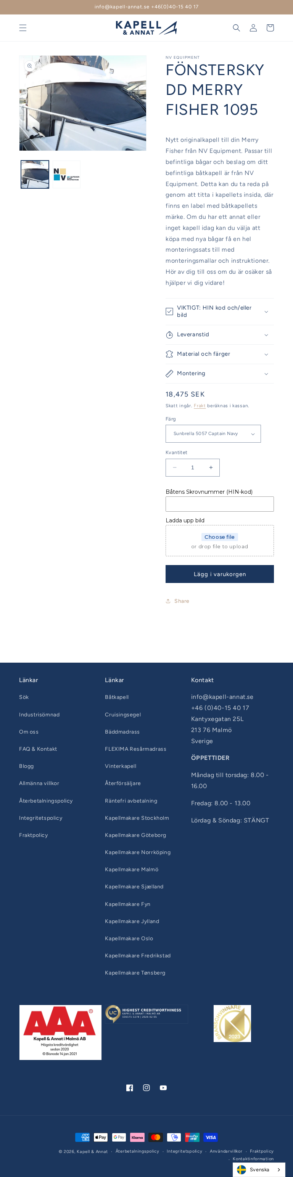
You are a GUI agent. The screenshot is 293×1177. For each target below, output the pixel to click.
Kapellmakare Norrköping (138, 852)
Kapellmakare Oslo (129, 938)
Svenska (260, 1169)
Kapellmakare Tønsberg (135, 973)
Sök (24, 697)
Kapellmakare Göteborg (135, 835)
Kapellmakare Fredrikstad (138, 955)
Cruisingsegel (123, 714)
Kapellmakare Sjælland (134, 886)
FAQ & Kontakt (38, 749)
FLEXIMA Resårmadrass (135, 749)
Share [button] (182, 601)
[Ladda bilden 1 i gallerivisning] (35, 174)
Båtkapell (117, 697)
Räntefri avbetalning (131, 801)
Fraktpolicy (33, 835)
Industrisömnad (39, 714)
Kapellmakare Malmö (131, 869)
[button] (22, 27)
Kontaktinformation (253, 1158)
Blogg (26, 766)
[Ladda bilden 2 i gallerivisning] (66, 174)
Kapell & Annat (92, 1151)
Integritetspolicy (40, 818)
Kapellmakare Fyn (128, 904)
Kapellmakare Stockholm (137, 818)
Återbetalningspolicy (46, 801)
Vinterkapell (120, 766)
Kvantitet (177, 452)
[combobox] (259, 1170)
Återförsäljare (123, 783)
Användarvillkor (226, 1151)
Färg (171, 419)
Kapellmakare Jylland (132, 921)
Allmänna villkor (39, 783)
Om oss (29, 732)
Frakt (200, 405)
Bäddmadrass (122, 732)
